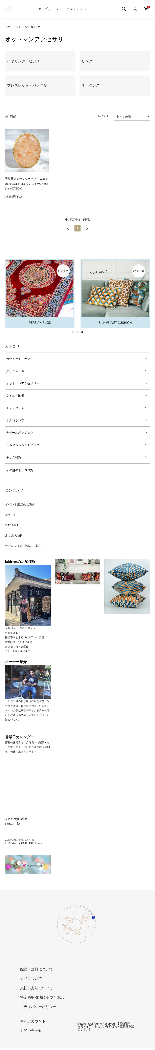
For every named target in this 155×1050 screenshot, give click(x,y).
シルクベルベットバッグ (22, 445)
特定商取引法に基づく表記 (42, 997)
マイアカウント (33, 1021)
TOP (7, 26)
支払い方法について (36, 988)
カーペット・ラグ (18, 358)
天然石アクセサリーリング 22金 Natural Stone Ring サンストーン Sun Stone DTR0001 (26, 183)
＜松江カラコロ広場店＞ (20, 628)
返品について (31, 979)
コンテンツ (74, 9)
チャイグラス (15, 408)
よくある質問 (14, 535)
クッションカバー (18, 371)
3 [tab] (82, 332)
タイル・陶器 (15, 395)
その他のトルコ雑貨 (19, 470)
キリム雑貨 (13, 457)
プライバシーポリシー (38, 1007)
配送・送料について (36, 969)
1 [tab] (73, 332)
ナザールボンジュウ (19, 432)
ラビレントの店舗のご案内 (23, 546)
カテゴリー (46, 9)
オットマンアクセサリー (27, 26)
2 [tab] (77, 332)
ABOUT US (12, 514)
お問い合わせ (31, 1031)
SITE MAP (12, 525)
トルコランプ (15, 420)
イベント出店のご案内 (20, 504)
